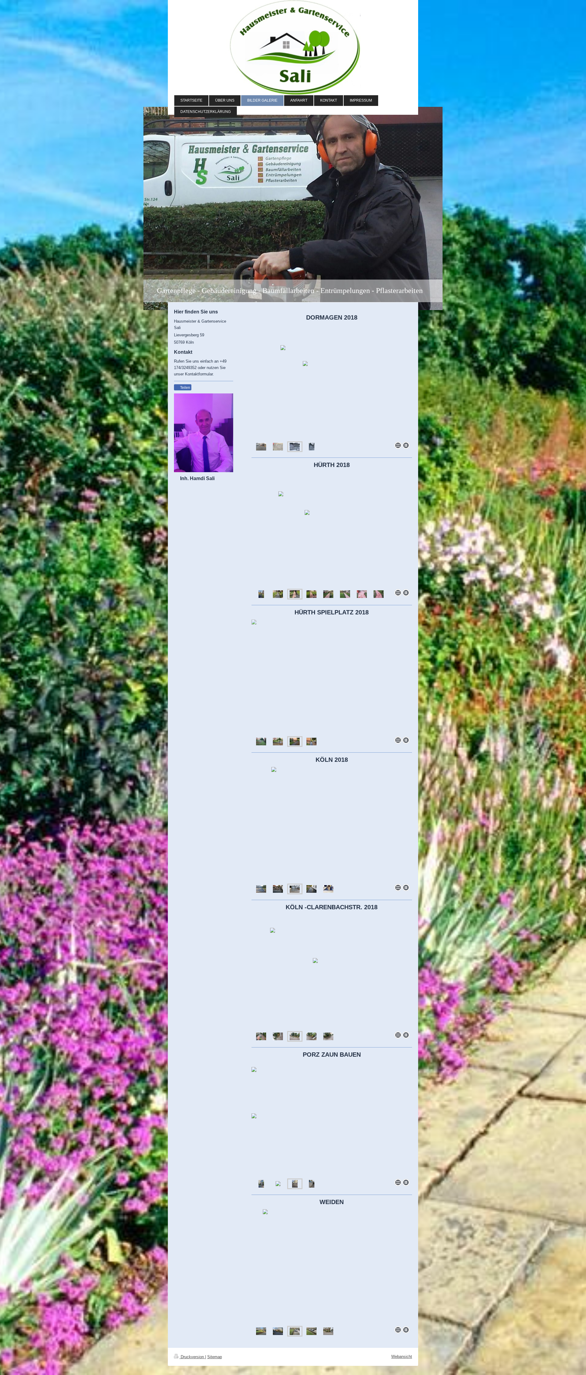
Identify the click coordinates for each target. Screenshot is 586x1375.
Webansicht (401, 1356)
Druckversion (192, 1357)
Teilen (184, 387)
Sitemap (214, 1357)
